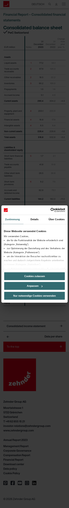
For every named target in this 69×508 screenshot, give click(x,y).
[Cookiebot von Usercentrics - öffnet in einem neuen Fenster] (50, 210)
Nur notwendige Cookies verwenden (34, 295)
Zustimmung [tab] (12, 219)
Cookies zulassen (34, 276)
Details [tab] (34, 219)
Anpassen (33, 285)
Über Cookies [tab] (57, 219)
